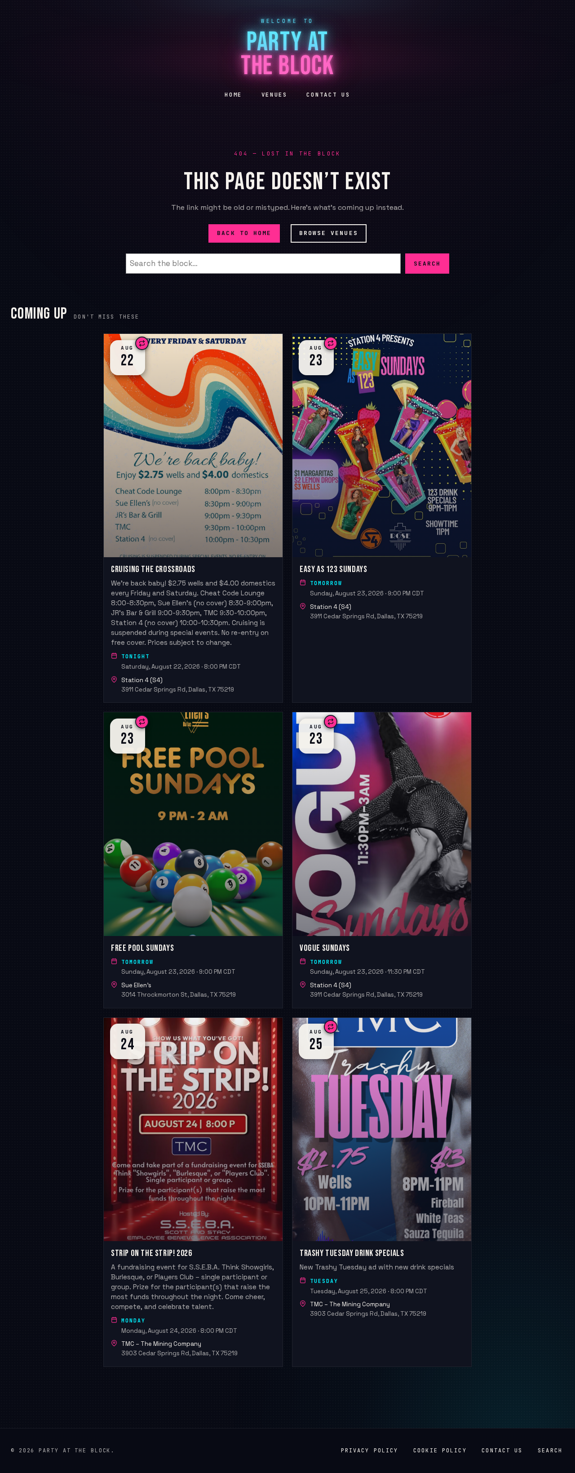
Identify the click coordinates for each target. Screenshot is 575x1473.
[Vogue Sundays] (381, 859)
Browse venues (328, 233)
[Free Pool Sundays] (193, 859)
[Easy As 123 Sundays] (381, 518)
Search (427, 263)
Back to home (244, 233)
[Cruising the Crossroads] (193, 518)
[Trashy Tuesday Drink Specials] (381, 1192)
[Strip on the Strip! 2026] (193, 1192)
